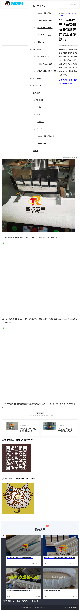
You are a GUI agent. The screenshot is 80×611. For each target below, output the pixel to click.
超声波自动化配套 (44, 35)
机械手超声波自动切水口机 (48, 71)
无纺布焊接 (67, 157)
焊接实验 (41, 114)
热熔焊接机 (37, 86)
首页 (67, 13)
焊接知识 (41, 107)
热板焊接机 (6, 601)
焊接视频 (36, 93)
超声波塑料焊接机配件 (46, 136)
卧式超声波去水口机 (45, 64)
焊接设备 (41, 42)
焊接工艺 (41, 122)
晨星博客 (74, 607)
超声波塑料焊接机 (44, 13)
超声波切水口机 (43, 57)
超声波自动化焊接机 (45, 28)
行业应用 (41, 129)
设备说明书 (42, 143)
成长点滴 (35, 601)
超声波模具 (37, 78)
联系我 (35, 151)
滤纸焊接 (75, 157)
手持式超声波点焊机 (45, 20)
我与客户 (25, 601)
